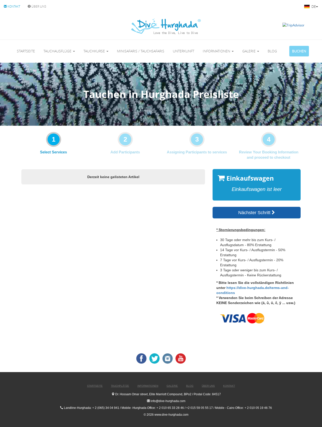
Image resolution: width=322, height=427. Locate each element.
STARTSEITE (26, 51)
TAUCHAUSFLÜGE (58, 51)
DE (313, 6)
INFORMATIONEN (217, 51)
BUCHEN (299, 51)
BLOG (272, 51)
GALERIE (249, 51)
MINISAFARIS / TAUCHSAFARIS (140, 51)
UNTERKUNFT (183, 51)
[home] (145, 26)
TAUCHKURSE (95, 51)
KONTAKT (13, 6)
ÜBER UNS (38, 6)
